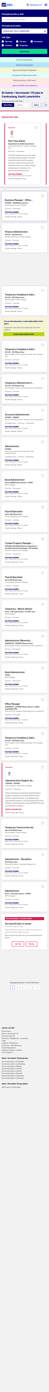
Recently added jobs (24, 60)
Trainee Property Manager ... (19, 543)
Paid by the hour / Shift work (24, 80)
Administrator (12, 446)
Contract (8, 45)
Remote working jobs (24, 65)
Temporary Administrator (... (19, 382)
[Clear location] (45, 31)
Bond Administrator (15, 479)
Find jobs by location (11, 25)
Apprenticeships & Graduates (24, 70)
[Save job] (35, 127)
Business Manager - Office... (19, 200)
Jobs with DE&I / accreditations (24, 85)
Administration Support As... (19, 780)
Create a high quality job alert (23, 334)
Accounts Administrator (17, 414)
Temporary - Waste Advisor (18, 608)
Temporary (23, 45)
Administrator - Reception (18, 859)
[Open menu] (46, 5)
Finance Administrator (16, 231)
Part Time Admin (16, 141)
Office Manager (12, 703)
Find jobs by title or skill (12, 14)
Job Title (18, 944)
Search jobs (24, 51)
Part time (8, 41)
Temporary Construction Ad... (20, 827)
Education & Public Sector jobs (24, 75)
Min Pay (31, 944)
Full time (22, 41)
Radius (36, 105)
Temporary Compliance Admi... (20, 294)
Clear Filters (8, 105)
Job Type (6, 37)
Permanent (38, 41)
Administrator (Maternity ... (18, 640)
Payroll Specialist (14, 511)
